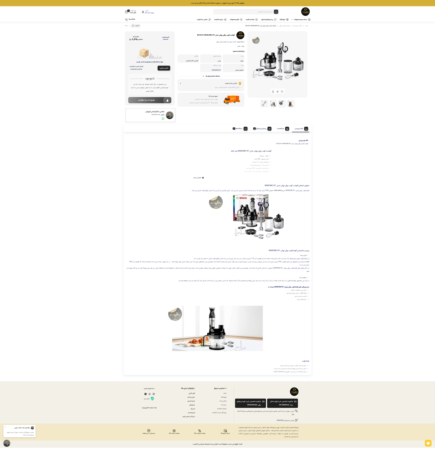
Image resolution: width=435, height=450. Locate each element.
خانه (306, 26)
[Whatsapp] (150, 394)
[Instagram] (154, 394)
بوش (238, 46)
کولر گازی (192, 393)
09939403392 (157, 115)
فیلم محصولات (234, 19)
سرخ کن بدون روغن (188, 416)
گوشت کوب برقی (284, 26)
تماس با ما (223, 401)
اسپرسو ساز (191, 412)
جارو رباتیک (191, 397)
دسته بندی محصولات (300, 19)
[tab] (300, 128)
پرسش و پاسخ (261, 129)
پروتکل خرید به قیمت (219, 412)
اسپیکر (193, 409)
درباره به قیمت (218, 19)
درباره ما (223, 405)
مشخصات (280, 129)
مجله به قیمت (250, 19)
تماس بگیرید (163, 68)
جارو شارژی (191, 401)
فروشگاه (282, 19)
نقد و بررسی (299, 129)
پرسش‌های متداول (267, 19)
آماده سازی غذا (297, 26)
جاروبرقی (192, 405)
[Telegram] (146, 394)
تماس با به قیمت (202, 19)
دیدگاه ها (239, 129)
